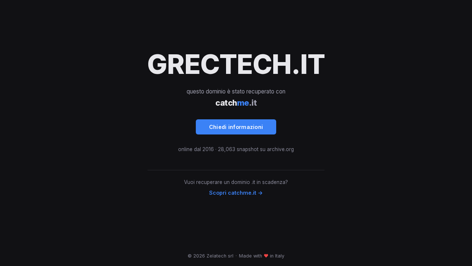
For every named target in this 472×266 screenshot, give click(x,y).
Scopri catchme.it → (236, 193)
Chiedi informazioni (236, 127)
